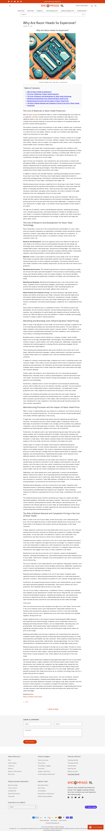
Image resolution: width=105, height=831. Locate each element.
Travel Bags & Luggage (44, 765)
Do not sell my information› (47, 826)
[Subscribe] (35, 807)
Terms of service (63, 820)
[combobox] (52, 14)
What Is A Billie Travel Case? (32, 696)
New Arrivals (41, 788)
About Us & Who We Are (15, 771)
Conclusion (31, 105)
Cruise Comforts (12, 788)
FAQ (9, 760)
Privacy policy (54, 820)
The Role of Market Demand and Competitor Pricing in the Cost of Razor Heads (53, 103)
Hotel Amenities (72, 765)
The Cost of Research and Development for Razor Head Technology (49, 96)
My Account (11, 774)
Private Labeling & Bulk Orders (46, 774)
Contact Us (11, 765)
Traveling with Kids (73, 760)
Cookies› (57, 826)
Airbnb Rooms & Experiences (46, 793)
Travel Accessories (43, 760)
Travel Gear (41, 768)
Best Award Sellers (43, 785)
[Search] (83, 14)
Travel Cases (41, 763)
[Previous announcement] (35, 1)
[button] (10, 5)
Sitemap (62, 826)
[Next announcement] (69, 1)
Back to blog (53, 709)
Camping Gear (12, 790)
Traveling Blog (42, 790)
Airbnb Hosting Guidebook (45, 796)
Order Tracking (12, 763)
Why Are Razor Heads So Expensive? (39, 92)
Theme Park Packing (14, 793)
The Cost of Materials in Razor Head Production (43, 94)
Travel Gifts (11, 796)
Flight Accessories (73, 771)
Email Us (10, 768)
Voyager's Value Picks (44, 771)
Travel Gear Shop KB (73, 774)
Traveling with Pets (73, 763)
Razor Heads (33, 114)
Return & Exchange (44, 820)
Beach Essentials (13, 785)
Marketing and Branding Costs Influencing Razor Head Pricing (47, 98)
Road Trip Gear (72, 768)
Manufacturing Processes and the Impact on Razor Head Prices (48, 101)
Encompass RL (55, 823)
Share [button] (26, 702)
